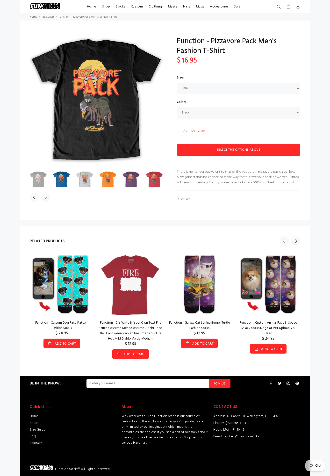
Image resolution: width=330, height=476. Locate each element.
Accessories (219, 6)
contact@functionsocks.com (244, 436)
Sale (237, 6)
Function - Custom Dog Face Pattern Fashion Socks (61, 325)
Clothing (155, 6)
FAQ (33, 436)
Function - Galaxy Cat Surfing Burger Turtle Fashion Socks (199, 325)
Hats (186, 6)
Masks (172, 6)
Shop (106, 6)
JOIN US (220, 383)
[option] (41, 179)
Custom (137, 6)
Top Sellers (47, 16)
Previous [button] (34, 197)
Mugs (200, 6)
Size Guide (197, 131)
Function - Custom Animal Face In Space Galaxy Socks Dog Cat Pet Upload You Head (268, 328)
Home (91, 6)
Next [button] (45, 197)
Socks (120, 6)
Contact (36, 443)
